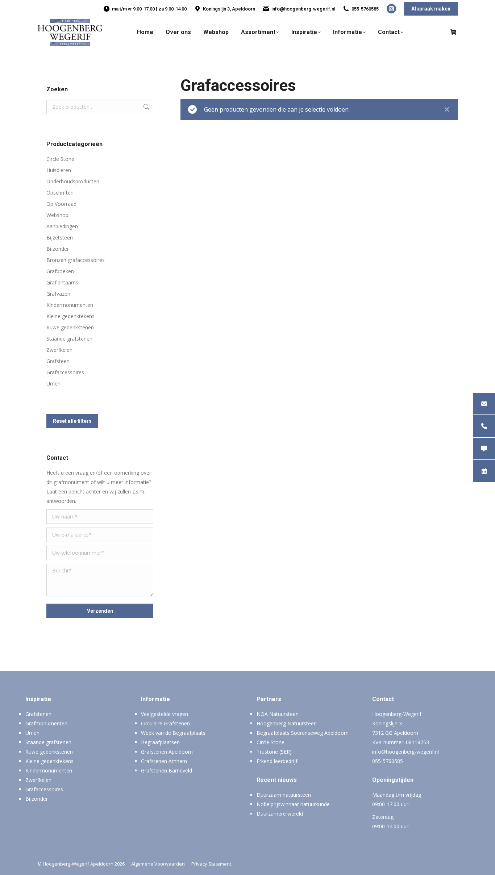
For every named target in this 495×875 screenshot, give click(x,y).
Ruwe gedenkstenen (70, 327)
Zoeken (145, 107)
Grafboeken (60, 271)
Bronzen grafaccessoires (75, 260)
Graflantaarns (62, 282)
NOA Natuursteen (278, 714)
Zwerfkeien (59, 349)
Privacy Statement (211, 864)
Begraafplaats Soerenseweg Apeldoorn (303, 732)
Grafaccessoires (65, 372)
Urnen (53, 383)
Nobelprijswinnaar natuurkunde (293, 804)
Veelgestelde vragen (164, 714)
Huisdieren (58, 170)
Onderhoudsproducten (72, 181)
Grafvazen (58, 293)
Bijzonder (57, 248)
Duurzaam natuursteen (284, 794)
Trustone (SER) (274, 751)
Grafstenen (38, 714)
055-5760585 (365, 9)
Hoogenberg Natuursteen (287, 723)
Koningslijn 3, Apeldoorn (229, 9)
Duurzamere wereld (280, 813)
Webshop (57, 215)
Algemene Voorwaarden (158, 864)
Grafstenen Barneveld (166, 770)
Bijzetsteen (59, 237)
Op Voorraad (61, 203)
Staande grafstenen (69, 338)
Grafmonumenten (46, 723)
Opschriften (60, 192)
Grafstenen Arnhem (164, 761)
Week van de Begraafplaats (173, 732)
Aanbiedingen (62, 226)
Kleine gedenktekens (70, 316)
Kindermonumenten (69, 304)
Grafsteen (58, 361)
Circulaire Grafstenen (165, 723)
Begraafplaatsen (160, 742)
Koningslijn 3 (387, 723)
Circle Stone (60, 158)
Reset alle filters (72, 421)
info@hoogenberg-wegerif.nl (303, 9)
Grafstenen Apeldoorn (167, 751)
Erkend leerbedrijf (277, 761)
